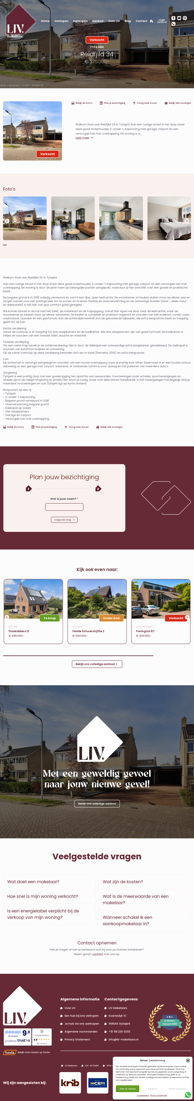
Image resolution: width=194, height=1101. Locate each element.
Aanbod (97, 21)
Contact (141, 21)
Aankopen (80, 21)
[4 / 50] (169, 218)
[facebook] (173, 18)
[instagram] (185, 18)
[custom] (173, 24)
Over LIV (114, 21)
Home (45, 21)
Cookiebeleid (143, 1095)
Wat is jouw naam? (64, 498)
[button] (187, 1060)
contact (97, 954)
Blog (128, 21)
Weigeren (152, 1088)
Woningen (13, 85)
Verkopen (61, 21)
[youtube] (179, 18)
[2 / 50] (73, 218)
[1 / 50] (25, 218)
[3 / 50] (121, 218)
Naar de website (128, 1088)
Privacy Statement (158, 1095)
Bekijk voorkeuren (178, 1088)
